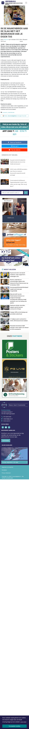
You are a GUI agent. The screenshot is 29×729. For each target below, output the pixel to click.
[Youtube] (6, 427)
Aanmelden (5, 440)
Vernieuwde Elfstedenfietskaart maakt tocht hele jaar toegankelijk (19, 289)
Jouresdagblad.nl (10, 1)
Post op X (15, 146)
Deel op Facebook (15, 142)
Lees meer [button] (23, 722)
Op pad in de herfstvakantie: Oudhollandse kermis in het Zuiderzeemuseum (17, 162)
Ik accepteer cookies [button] (14, 726)
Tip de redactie (15, 150)
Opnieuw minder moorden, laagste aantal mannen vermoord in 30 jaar (17, 307)
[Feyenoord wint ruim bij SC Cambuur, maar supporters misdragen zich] (4, 275)
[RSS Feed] (9, 427)
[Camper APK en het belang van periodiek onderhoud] (4, 314)
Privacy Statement (6, 473)
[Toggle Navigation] (26, 3)
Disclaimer (4, 470)
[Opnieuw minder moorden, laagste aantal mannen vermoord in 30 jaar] (4, 308)
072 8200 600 (7, 416)
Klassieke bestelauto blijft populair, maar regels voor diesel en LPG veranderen (19, 327)
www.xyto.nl (6, 421)
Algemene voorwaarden (7, 467)
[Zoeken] (26, 192)
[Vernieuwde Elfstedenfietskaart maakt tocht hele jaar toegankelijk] (4, 289)
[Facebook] (2, 427)
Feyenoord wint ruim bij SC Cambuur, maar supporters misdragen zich (17, 274)
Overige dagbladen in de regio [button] (10, 462)
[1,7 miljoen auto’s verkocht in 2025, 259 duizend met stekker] (4, 321)
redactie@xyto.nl (7, 418)
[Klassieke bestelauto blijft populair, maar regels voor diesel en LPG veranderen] (4, 328)
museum (4, 112)
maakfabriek (11, 112)
